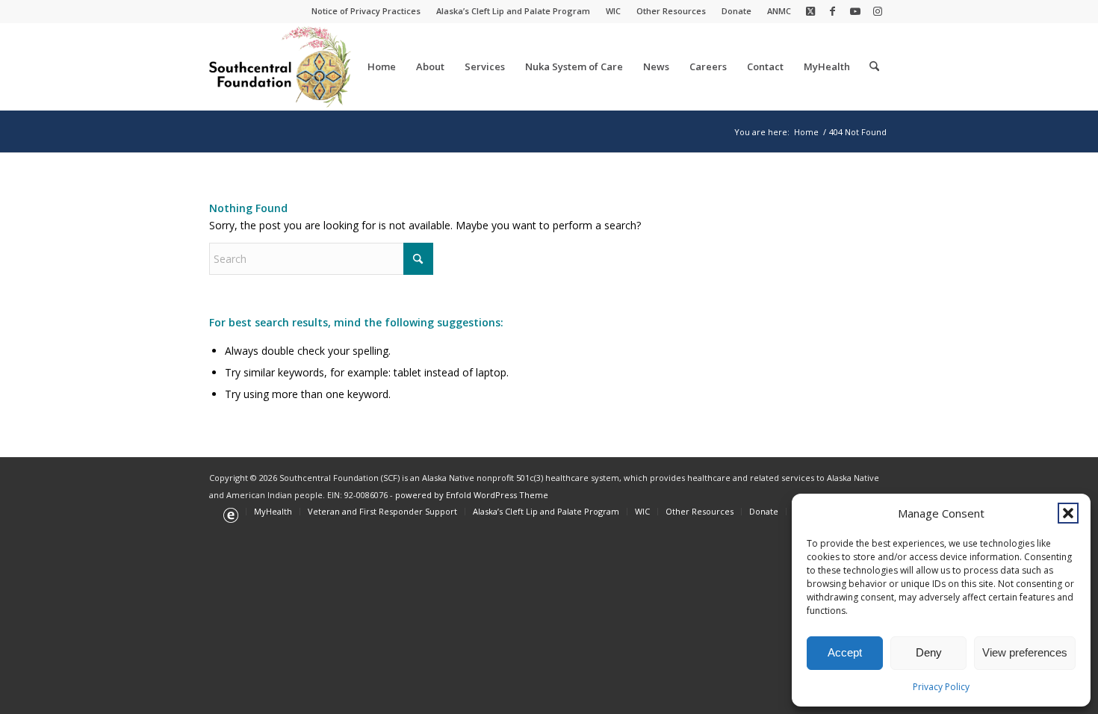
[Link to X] (810, 11)
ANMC (779, 10)
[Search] (874, 66)
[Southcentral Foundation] (281, 66)
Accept (845, 652)
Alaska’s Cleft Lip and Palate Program (513, 10)
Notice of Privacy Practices (366, 10)
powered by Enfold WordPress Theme (471, 494)
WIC (613, 10)
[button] (1068, 513)
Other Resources (671, 10)
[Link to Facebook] (832, 11)
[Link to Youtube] (855, 11)
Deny (929, 652)
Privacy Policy (941, 686)
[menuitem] (366, 11)
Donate (736, 10)
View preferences (1024, 652)
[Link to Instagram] (877, 11)
